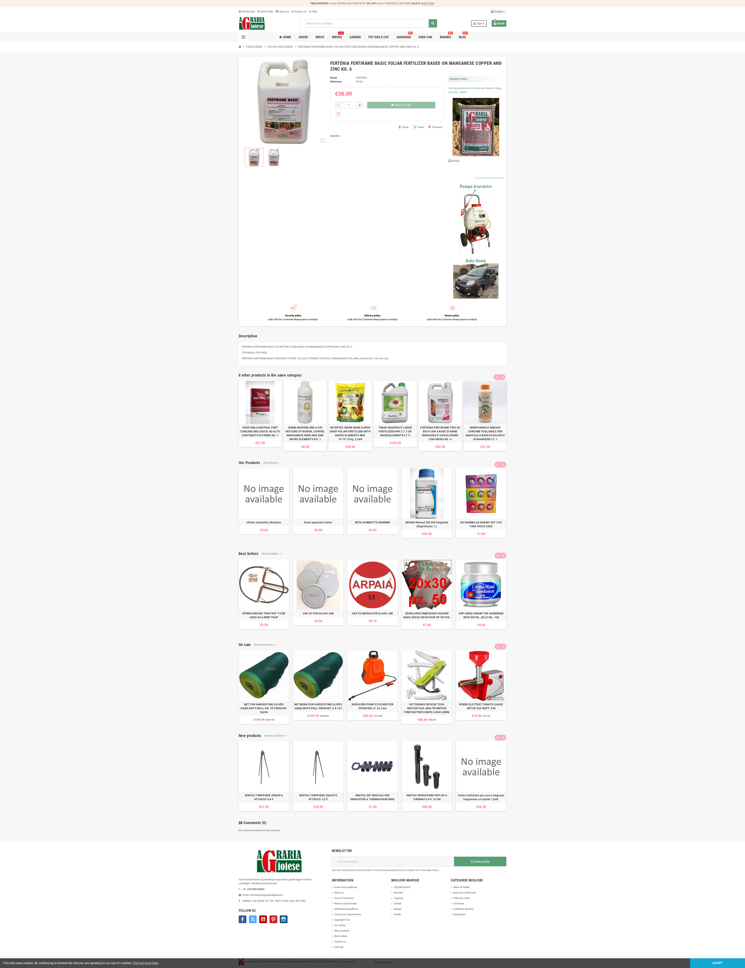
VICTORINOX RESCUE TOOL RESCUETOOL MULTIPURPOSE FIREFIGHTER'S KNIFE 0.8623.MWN (426, 708)
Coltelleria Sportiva (463, 908)
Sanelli (397, 903)
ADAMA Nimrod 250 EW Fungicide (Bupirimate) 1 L (426, 524)
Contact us (340, 941)
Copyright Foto (342, 919)
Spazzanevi (459, 914)
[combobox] (368, 23)
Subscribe (482, 861)
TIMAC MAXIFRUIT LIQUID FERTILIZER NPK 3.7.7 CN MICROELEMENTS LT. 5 (395, 431)
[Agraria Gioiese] (252, 23)
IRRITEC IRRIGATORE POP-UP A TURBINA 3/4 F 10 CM (427, 797)
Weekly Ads (247, 11)
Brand (333, 77)
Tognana (398, 898)
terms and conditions (345, 887)
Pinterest (437, 127)
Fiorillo (397, 914)
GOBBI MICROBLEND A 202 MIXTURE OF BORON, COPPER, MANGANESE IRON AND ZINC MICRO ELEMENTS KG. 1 (305, 433)
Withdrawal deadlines (346, 908)
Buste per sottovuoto (464, 892)
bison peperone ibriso (318, 522)
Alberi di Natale (461, 887)
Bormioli (398, 892)
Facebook (242, 919)
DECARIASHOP (402, 887)
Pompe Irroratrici (476, 186)
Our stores (340, 925)
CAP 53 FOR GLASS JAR (318, 613)
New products (342, 930)
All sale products (265, 644)
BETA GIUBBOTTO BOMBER (372, 522)
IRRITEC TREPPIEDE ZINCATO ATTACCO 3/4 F (264, 797)
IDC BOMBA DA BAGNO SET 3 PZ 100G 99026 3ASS (481, 524)
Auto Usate (476, 260)
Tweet (420, 127)
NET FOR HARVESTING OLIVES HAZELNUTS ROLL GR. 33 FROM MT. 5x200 (264, 708)
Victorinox (458, 903)
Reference (336, 81)
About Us (284, 11)
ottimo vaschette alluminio (264, 522)
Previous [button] (496, 377)
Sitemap (338, 946)
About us (339, 892)
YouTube (263, 919)
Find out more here (145, 963)
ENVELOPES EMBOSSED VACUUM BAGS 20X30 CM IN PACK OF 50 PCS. (426, 615)
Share (405, 127)
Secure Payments (344, 898)
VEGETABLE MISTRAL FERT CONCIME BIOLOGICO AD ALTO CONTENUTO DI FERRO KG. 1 (260, 431)
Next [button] (502, 377)
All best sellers (272, 553)
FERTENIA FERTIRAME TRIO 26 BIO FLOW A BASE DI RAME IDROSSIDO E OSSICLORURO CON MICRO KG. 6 (440, 433)
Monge (397, 908)
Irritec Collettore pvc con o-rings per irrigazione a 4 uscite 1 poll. (481, 797)
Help (313, 11)
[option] (260, 414)
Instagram (284, 919)
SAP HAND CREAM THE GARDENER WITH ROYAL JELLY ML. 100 (481, 615)
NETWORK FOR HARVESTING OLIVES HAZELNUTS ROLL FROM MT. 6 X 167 (318, 706)
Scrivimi (334, 135)
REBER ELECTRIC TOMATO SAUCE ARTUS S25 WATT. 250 (481, 706)
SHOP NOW (427, 3)
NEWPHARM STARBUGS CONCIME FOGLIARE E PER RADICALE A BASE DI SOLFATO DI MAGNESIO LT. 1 (485, 433)
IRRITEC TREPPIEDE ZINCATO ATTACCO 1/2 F (318, 797)
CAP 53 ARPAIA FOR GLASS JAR (372, 613)
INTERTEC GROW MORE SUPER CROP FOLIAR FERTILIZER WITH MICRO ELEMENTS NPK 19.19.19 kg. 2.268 (350, 433)
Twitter (253, 919)
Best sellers (340, 936)
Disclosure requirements (347, 914)
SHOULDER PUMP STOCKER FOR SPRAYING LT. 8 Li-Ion (373, 706)
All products (272, 462)
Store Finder (265, 11)
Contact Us (300, 11)
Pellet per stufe (461, 898)
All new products (275, 735)
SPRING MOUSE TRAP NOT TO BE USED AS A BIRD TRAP (263, 615)
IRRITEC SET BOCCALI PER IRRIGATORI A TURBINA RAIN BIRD (372, 797)
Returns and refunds (345, 903)
